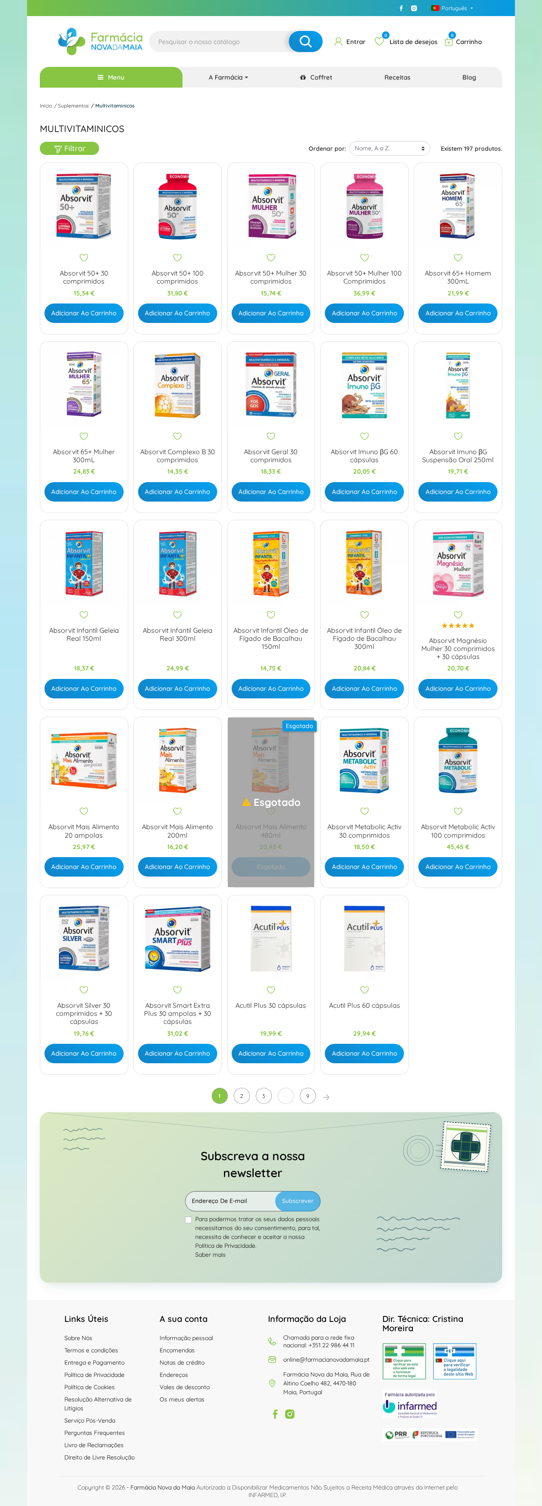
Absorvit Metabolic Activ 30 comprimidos (364, 831)
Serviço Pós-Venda (89, 1420)
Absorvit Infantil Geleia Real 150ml (84, 634)
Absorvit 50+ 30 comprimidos (84, 277)
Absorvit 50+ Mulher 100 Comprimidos (364, 277)
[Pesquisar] (306, 41)
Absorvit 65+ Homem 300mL (458, 277)
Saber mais (210, 1254)
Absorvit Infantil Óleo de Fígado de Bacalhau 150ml (270, 638)
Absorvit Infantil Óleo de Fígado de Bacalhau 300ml (364, 638)
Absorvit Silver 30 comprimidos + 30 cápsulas (84, 1013)
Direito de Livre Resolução (99, 1457)
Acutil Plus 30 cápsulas (270, 1005)
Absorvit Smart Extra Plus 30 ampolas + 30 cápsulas (177, 1013)
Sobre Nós (78, 1338)
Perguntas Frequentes (94, 1433)
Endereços (174, 1375)
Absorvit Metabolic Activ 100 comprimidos (458, 831)
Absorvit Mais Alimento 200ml (177, 831)
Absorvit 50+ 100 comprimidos (178, 277)
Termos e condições (91, 1350)
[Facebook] (401, 8)
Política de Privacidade (94, 1375)
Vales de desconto (185, 1387)
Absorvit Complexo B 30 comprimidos (177, 456)
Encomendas (177, 1350)
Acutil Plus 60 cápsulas (364, 1005)
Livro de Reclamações (94, 1445)
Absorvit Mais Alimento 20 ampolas (83, 831)
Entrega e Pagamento (94, 1362)
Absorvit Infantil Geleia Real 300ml (178, 634)
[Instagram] (413, 8)
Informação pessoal (186, 1338)
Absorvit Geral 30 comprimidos (271, 456)
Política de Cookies (89, 1387)
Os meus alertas (182, 1399)
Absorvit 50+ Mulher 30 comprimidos (271, 277)
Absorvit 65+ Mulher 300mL (84, 456)
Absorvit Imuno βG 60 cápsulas (364, 456)
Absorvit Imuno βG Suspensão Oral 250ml (458, 456)
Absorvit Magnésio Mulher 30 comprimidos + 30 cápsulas (458, 649)
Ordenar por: (327, 148)
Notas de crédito (182, 1362)
